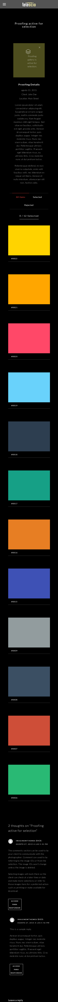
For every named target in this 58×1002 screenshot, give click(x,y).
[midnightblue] (24, 438)
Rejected (29, 205)
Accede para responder (14, 904)
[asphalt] (24, 684)
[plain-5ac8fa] (24, 389)
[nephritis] (24, 782)
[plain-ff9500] (24, 291)
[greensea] (24, 487)
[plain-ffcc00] (24, 242)
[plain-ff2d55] (24, 340)
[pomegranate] (24, 733)
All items (20, 197)
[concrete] (24, 635)
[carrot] (24, 536)
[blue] (24, 586)
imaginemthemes (26, 841)
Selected (37, 197)
